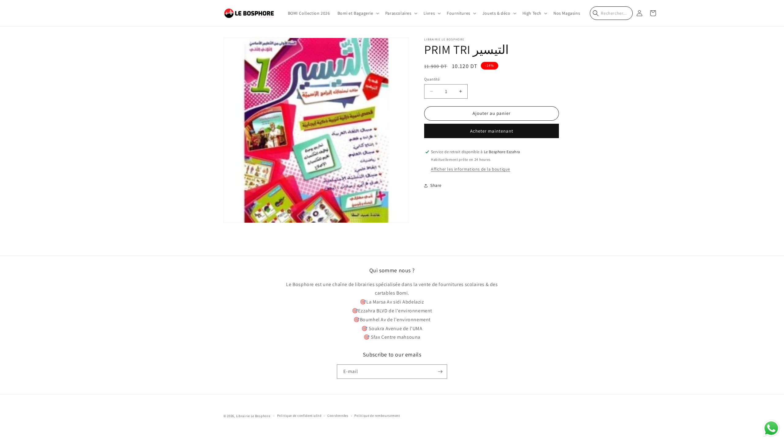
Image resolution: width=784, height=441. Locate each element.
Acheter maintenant (491, 131)
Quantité (431, 79)
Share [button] (436, 185)
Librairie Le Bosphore (253, 416)
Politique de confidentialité (299, 415)
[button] (358, 13)
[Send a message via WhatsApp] (771, 428)
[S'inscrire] (440, 371)
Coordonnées (338, 415)
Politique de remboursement (377, 415)
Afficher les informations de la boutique (470, 169)
